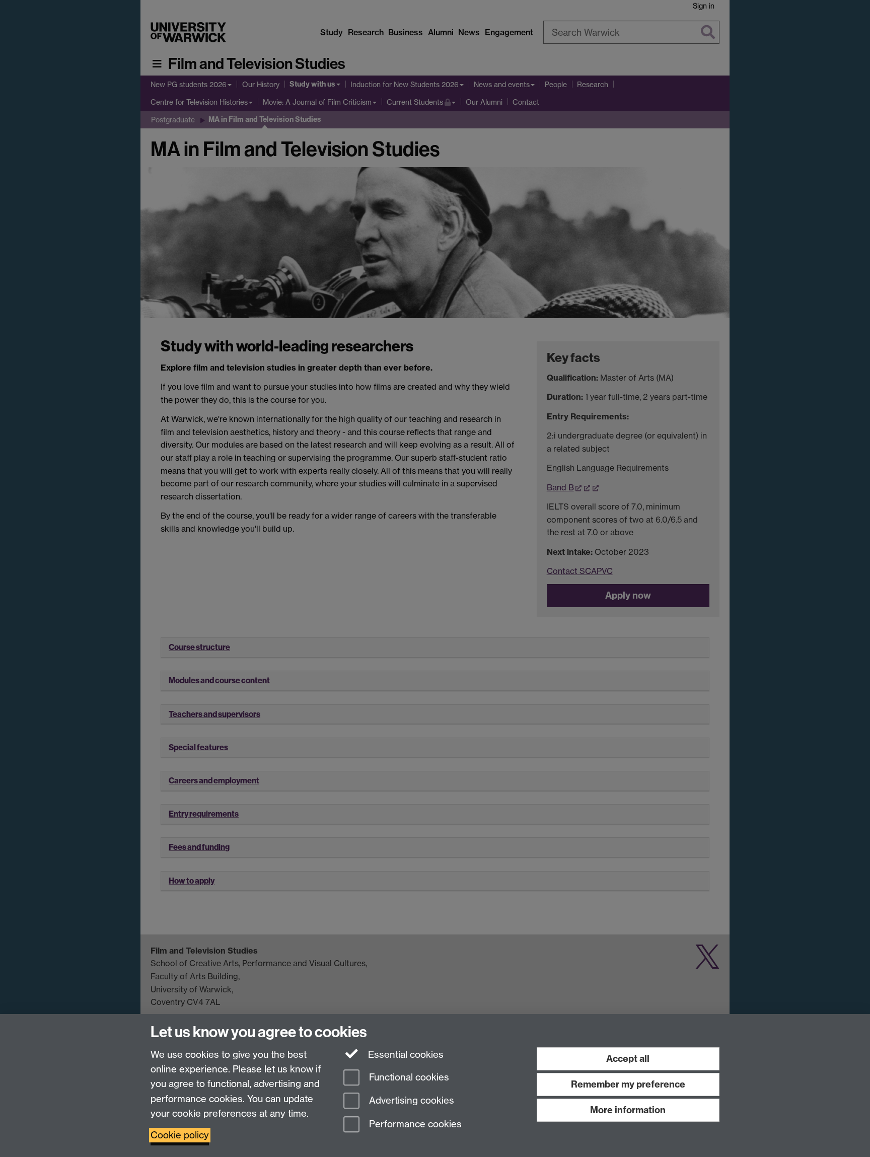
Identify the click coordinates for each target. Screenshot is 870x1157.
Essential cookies (405, 1054)
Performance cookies (414, 1124)
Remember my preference (628, 1084)
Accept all (627, 1058)
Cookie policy (180, 1135)
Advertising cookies (410, 1101)
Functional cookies (408, 1077)
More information (628, 1110)
